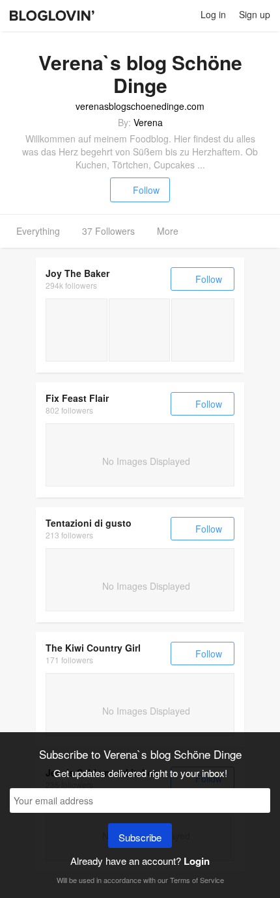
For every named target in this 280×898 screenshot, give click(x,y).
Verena (148, 122)
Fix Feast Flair (77, 397)
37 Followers (108, 230)
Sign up (254, 14)
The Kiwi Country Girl (93, 647)
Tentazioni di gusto (89, 522)
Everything (38, 230)
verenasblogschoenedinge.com (140, 105)
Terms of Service (197, 880)
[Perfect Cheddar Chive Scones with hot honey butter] (202, 330)
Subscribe (140, 837)
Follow (146, 189)
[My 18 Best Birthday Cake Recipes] (140, 330)
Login (197, 861)
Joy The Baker (77, 273)
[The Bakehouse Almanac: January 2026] (76, 330)
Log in (213, 14)
